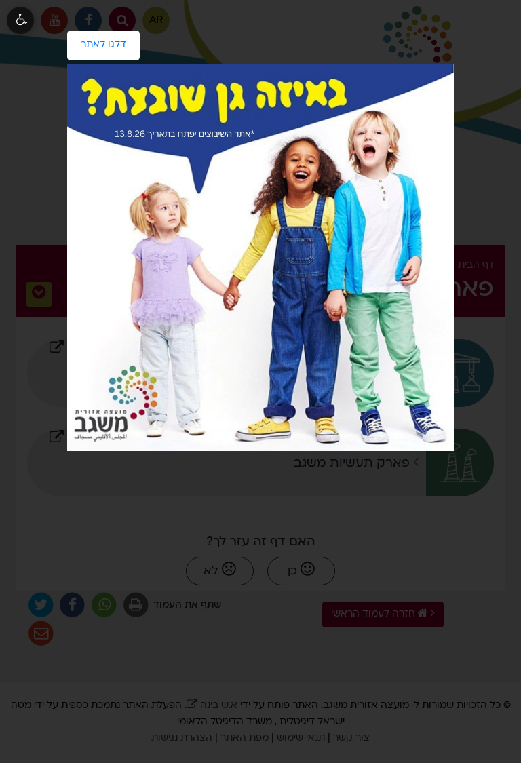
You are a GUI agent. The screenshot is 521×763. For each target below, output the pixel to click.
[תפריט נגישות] (20, 20)
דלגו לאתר (96, 40)
